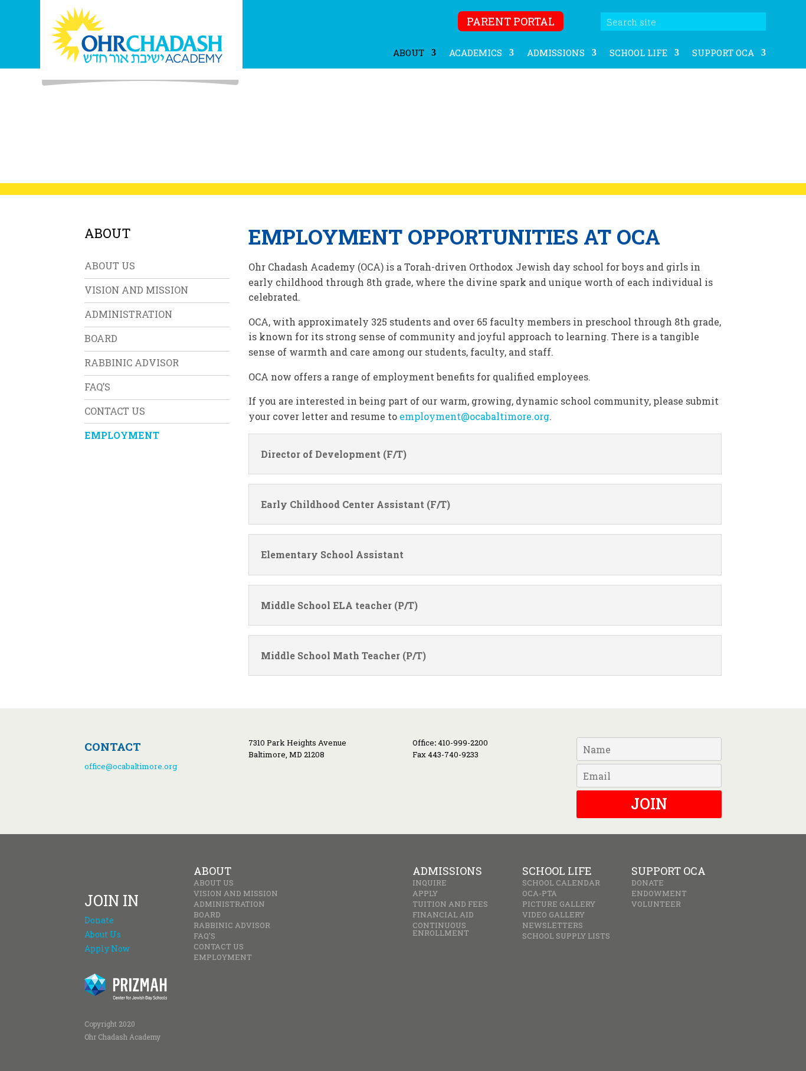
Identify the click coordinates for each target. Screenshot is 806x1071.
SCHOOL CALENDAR (561, 883)
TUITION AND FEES (450, 904)
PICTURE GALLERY (558, 904)
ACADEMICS (475, 53)
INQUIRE (429, 883)
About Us (102, 934)
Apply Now (107, 948)
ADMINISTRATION (128, 314)
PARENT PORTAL (511, 21)
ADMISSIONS (556, 53)
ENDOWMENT (659, 893)
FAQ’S (97, 386)
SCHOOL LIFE (638, 53)
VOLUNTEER (656, 904)
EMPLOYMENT (121, 435)
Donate (99, 920)
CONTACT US (114, 411)
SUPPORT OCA (723, 53)
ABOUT (408, 53)
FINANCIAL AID (443, 915)
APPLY (425, 893)
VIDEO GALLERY (553, 915)
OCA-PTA (539, 893)
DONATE (647, 883)
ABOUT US (109, 265)
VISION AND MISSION (136, 290)
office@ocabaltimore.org (130, 766)
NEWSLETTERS (552, 925)
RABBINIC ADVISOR (131, 362)
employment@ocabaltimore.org (474, 416)
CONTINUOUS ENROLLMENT (440, 929)
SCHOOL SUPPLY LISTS (566, 936)
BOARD (100, 338)
